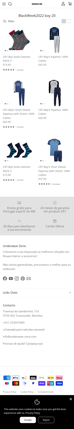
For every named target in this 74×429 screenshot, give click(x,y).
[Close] (71, 398)
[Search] (12, 4)
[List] (69, 21)
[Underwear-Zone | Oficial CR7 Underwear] (37, 4)
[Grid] (64, 21)
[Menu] (4, 4)
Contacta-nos (34, 343)
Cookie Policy (27, 391)
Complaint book (45, 391)
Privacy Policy (9, 391)
